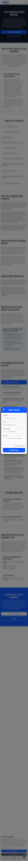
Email (4, 422)
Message (5, 435)
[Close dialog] (3, 409)
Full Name (5, 415)
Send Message (14, 450)
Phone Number (6, 428)
